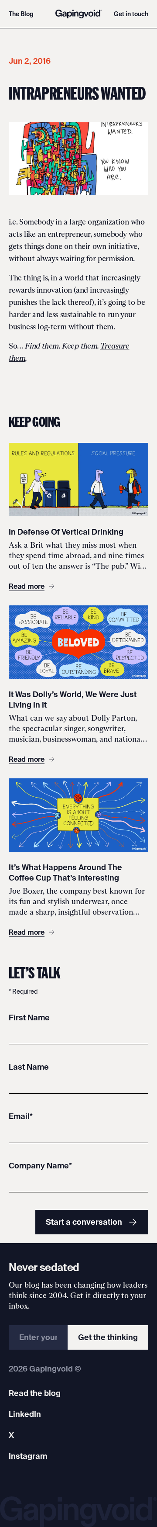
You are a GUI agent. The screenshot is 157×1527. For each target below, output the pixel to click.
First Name (29, 1017)
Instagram (28, 1456)
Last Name (29, 1066)
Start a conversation (84, 1221)
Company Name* (40, 1165)
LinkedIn (25, 1414)
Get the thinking (108, 1337)
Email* (21, 1116)
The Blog (21, 13)
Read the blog (35, 1393)
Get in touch (131, 13)
